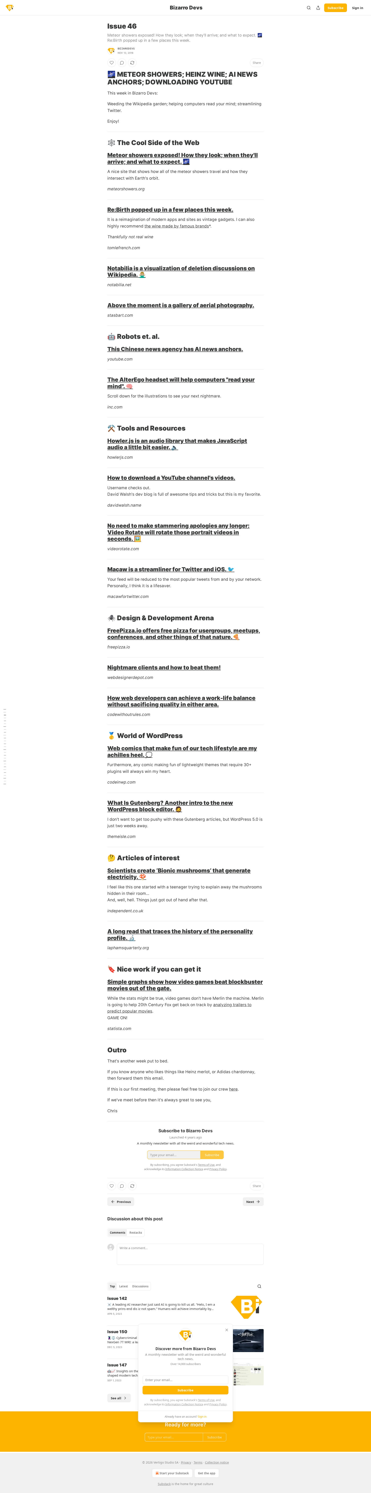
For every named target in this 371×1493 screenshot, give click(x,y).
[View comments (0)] (122, 62)
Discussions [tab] (140, 1286)
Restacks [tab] (135, 1233)
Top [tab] (112, 1286)
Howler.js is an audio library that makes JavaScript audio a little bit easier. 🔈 (177, 444)
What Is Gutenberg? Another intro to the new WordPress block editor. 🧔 (170, 806)
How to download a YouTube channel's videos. (171, 477)
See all (116, 1398)
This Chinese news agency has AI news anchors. (175, 349)
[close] (226, 1329)
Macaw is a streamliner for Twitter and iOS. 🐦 (170, 569)
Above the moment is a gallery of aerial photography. (180, 305)
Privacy (186, 1462)
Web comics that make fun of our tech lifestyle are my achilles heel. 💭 (182, 751)
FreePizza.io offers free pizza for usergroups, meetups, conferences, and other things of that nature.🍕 (183, 633)
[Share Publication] (318, 7)
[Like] (111, 62)
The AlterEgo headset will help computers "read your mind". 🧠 (181, 382)
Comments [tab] (117, 1233)
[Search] (308, 7)
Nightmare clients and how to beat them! (164, 667)
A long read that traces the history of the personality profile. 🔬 (180, 934)
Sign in (357, 8)
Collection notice (217, 1462)
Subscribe (336, 8)
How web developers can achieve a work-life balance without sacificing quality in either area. (181, 701)
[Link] (101, 78)
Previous (124, 1202)
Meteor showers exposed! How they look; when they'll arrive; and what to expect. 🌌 (182, 158)
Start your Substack (174, 1473)
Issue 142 (117, 1298)
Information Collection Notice (184, 1404)
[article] (185, 1309)
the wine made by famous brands (176, 226)
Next (250, 1202)
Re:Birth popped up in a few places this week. (170, 209)
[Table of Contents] (5, 746)
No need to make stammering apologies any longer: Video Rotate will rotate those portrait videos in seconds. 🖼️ (178, 532)
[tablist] (125, 1232)
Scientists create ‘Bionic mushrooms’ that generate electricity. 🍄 (179, 873)
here (233, 1089)
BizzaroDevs (126, 48)
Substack (164, 1484)
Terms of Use (206, 1400)
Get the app (206, 1473)
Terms (198, 1462)
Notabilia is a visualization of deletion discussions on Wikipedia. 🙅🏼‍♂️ (181, 271)
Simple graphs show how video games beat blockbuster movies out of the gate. (185, 985)
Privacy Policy (218, 1404)
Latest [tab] (123, 1286)
